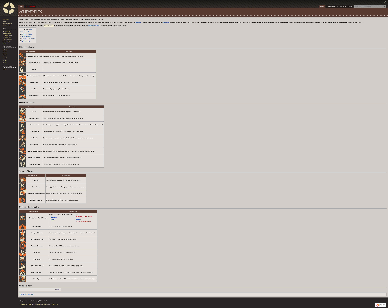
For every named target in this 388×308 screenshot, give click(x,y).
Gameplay (30, 294)
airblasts (138, 22)
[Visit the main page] (9, 8)
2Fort (53, 219)
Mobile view (55, 304)
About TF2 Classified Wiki (36, 304)
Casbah (78, 219)
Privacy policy (23, 304)
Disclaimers (47, 304)
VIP (192, 22)
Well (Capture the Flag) (83, 221)
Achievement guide (94, 25)
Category (23, 294)
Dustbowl (54, 217)
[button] (6, 43)
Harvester (166, 22)
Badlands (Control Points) (84, 216)
